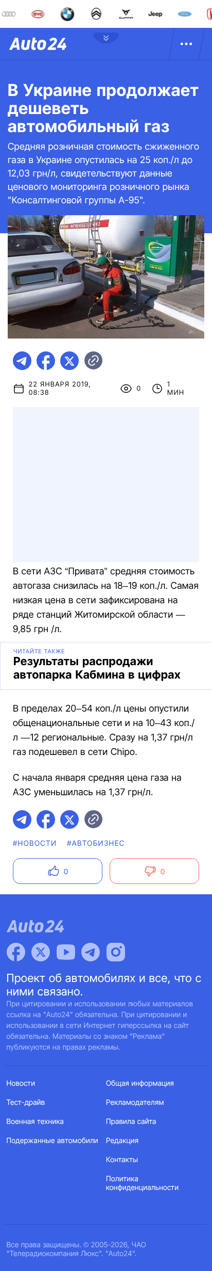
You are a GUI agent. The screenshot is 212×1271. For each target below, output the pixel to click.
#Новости (35, 843)
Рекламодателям (135, 1102)
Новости (21, 1083)
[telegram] (22, 360)
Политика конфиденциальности (142, 1183)
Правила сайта (131, 1121)
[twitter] (69, 360)
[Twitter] (40, 952)
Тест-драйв (26, 1102)
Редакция (122, 1140)
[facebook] (46, 360)
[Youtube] (66, 952)
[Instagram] (116, 952)
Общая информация (140, 1083)
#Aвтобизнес (96, 843)
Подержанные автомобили (52, 1140)
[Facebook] (16, 952)
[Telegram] (90, 952)
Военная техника (35, 1121)
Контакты (122, 1159)
